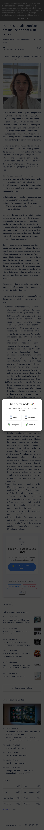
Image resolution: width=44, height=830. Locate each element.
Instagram (15, 425)
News (15, 417)
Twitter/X (32, 425)
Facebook (31, 417)
